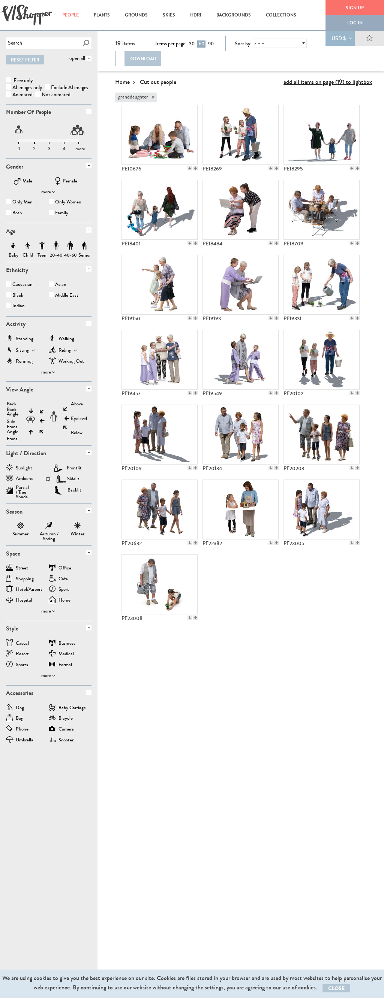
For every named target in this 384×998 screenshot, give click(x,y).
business (66, 644)
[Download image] (190, 168)
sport (63, 590)
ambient (24, 479)
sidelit (73, 478)
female (70, 181)
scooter (66, 740)
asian (60, 285)
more (46, 191)
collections (281, 15)
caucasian (22, 285)
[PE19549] (240, 360)
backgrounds (233, 15)
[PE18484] (240, 210)
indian (18, 306)
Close (336, 988)
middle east (66, 296)
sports (22, 665)
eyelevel (79, 418)
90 (211, 43)
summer (20, 526)
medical (66, 654)
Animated (22, 94)
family (61, 213)
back (11, 404)
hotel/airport (29, 590)
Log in (355, 22)
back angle (12, 412)
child (27, 245)
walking (66, 339)
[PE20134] (240, 435)
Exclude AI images (69, 87)
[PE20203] (322, 435)
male (27, 181)
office (64, 568)
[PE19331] (322, 285)
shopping (25, 579)
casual (22, 644)
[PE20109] (160, 435)
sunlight (24, 468)
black (17, 296)
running (24, 362)
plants (102, 15)
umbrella (24, 740)
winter (77, 526)
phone (22, 729)
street (22, 568)
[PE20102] (322, 360)
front (12, 438)
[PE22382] (240, 509)
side (11, 421)
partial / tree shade (22, 489)
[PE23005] (322, 509)
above (77, 404)
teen (42, 245)
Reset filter (25, 60)
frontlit (74, 468)
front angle (12, 429)
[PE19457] (160, 360)
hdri (195, 15)
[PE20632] (160, 509)
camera (66, 729)
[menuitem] (70, 15)
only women (68, 202)
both (17, 213)
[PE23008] (160, 584)
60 (201, 43)
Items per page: (170, 44)
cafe (63, 579)
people (70, 15)
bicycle (65, 719)
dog (20, 708)
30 (192, 43)
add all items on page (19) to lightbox (328, 82)
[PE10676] (160, 135)
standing (24, 339)
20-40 (56, 245)
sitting (22, 351)
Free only (22, 80)
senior (84, 245)
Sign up (355, 7)
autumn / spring (49, 526)
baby (13, 245)
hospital (24, 601)
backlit (74, 490)
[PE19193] (240, 285)
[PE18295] (322, 135)
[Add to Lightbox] (195, 168)
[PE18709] (322, 210)
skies (169, 15)
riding (64, 351)
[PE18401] (160, 210)
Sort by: (243, 44)
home (64, 601)
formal (65, 665)
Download (142, 58)
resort (22, 654)
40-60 (70, 245)
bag (19, 719)
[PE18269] (240, 135)
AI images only (27, 87)
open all (77, 58)
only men (22, 202)
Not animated (56, 94)
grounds (136, 15)
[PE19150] (160, 285)
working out (71, 362)
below (76, 432)
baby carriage (72, 708)
